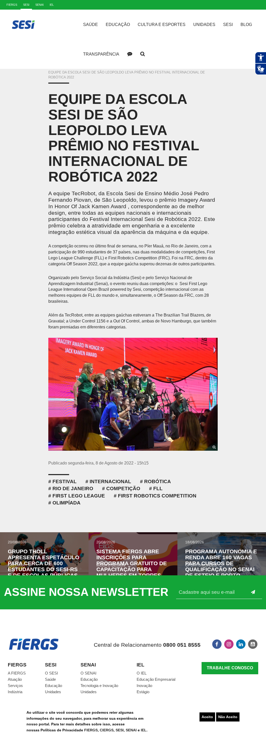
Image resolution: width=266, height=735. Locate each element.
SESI (120, 730)
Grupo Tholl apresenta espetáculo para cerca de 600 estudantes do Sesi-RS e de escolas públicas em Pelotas (43, 566)
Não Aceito (227, 717)
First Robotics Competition (157, 495)
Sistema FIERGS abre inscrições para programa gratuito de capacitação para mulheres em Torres (131, 563)
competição (123, 488)
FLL (158, 488)
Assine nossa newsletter (86, 592)
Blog (246, 24)
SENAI (132, 730)
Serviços (15, 685)
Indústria (15, 692)
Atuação (15, 679)
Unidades (204, 24)
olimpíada (66, 502)
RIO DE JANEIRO (72, 488)
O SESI (51, 673)
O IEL (142, 673)
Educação (118, 24)
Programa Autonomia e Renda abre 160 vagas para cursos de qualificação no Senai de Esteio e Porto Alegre (221, 566)
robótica (157, 481)
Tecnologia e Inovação (99, 685)
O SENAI (88, 673)
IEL (144, 730)
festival (64, 481)
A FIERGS (17, 673)
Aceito (207, 717)
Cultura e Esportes (161, 24)
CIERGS (107, 730)
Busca (142, 54)
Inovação (144, 685)
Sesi (228, 24)
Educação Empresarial (156, 679)
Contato (129, 54)
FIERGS (91, 730)
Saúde (90, 24)
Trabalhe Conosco (230, 668)
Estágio (143, 692)
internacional (110, 481)
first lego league (78, 495)
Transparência (101, 54)
